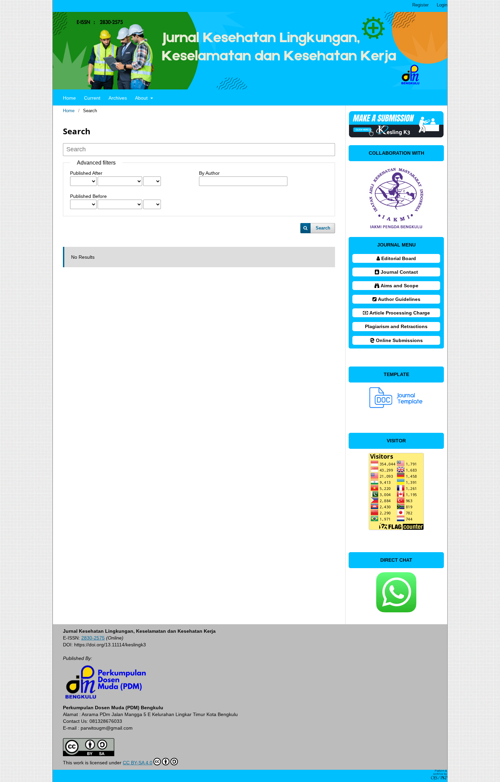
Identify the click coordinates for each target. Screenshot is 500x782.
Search (323, 228)
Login (442, 4)
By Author (209, 173)
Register (420, 4)
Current (92, 98)
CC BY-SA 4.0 (137, 762)
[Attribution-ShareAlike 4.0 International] (88, 754)
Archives (118, 98)
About (142, 98)
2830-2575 (93, 638)
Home (69, 98)
